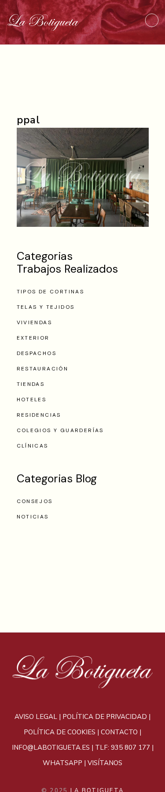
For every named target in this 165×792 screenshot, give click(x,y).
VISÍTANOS (105, 763)
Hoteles (32, 399)
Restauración (43, 368)
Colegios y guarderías (60, 430)
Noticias (33, 516)
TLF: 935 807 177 (122, 747)
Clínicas (32, 445)
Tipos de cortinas (50, 291)
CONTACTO (119, 732)
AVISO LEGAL (36, 716)
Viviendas (34, 322)
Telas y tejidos (46, 307)
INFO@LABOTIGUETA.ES (51, 747)
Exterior (33, 337)
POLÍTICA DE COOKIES (59, 732)
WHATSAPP (62, 763)
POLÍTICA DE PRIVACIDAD (104, 716)
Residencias (39, 414)
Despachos (37, 353)
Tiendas (31, 384)
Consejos (35, 501)
